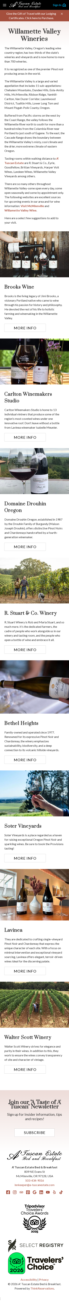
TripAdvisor (21, 1192)
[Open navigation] (4, 5)
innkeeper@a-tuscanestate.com (34, 1185)
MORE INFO (25, 328)
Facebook (8, 1192)
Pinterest (28, 1192)
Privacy (44, 1279)
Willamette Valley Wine (20, 210)
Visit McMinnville (32, 206)
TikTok (61, 1192)
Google (34, 1192)
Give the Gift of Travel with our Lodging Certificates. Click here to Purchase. (31, 16)
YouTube (48, 1192)
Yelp (54, 1192)
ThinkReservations (42, 1288)
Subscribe (34, 1132)
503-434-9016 (34, 1180)
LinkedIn (41, 1192)
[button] (62, 14)
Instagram (15, 1192)
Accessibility (29, 1279)
